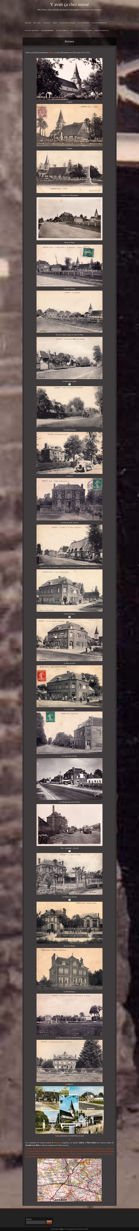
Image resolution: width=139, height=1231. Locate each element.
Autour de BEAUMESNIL (99, 23)
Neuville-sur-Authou (50, 1153)
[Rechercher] (49, 1222)
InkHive (62, 1229)
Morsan (109, 1151)
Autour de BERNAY (84, 23)
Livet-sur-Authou (81, 1151)
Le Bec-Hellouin (47, 1148)
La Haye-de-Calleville (54, 1151)
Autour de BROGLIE (62, 30)
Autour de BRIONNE (47, 30)
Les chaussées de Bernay (68, 23)
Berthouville (60, 1148)
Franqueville (30, 1151)
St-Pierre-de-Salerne (59, 1156)
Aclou (27, 1148)
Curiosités (46, 23)
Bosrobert (80, 1148)
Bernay (55, 23)
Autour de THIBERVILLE (101, 30)
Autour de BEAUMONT (32, 30)
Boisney (71, 1148)
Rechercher (29, 1219)
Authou (35, 1148)
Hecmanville (68, 1151)
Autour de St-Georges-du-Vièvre (81, 30)
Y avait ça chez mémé (69, 4)
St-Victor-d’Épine (75, 1156)
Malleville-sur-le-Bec (97, 1151)
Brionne (99, 1148)
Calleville (108, 1148)
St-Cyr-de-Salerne (96, 1153)
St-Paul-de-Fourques (42, 1156)
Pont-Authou (83, 1153)
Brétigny (90, 1148)
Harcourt (40, 1151)
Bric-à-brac (37, 23)
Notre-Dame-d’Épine (68, 1153)
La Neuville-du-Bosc (33, 1153)
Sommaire (28, 23)
